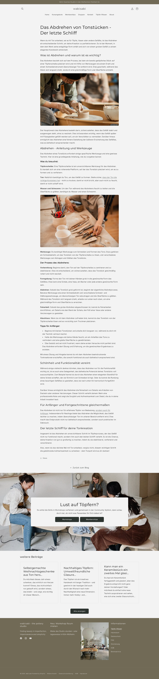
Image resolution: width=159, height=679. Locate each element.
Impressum (115, 632)
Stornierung (115, 644)
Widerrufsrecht (52, 673)
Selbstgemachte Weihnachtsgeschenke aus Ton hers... (39, 571)
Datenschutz (116, 636)
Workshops (67, 519)
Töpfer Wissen (116, 629)
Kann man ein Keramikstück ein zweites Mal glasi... (116, 570)
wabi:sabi (29, 673)
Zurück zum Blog (81, 467)
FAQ (112, 640)
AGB (112, 648)
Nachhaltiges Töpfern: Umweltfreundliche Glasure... (79, 571)
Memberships (92, 519)
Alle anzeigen (79, 611)
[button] (22, 8)
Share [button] (45, 458)
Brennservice (116, 651)
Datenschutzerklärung (66, 673)
